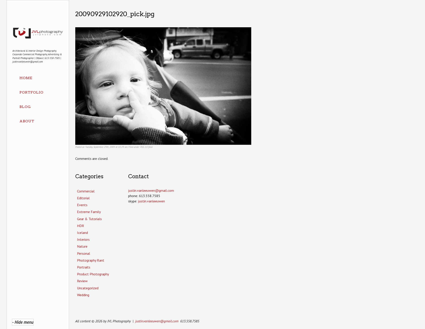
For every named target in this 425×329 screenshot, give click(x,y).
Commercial (86, 191)
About (26, 121)
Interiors (83, 239)
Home (25, 78)
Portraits (83, 267)
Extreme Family (89, 212)
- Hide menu (22, 322)
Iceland (82, 232)
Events (82, 205)
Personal (83, 253)
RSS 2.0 (144, 147)
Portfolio (31, 92)
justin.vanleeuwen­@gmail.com (151, 190)
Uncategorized (88, 288)
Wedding (83, 295)
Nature (82, 246)
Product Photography (93, 274)
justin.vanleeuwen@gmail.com (156, 321)
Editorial (83, 198)
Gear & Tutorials (89, 219)
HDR (80, 225)
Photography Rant (90, 260)
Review (82, 281)
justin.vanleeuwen (151, 201)
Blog (25, 107)
